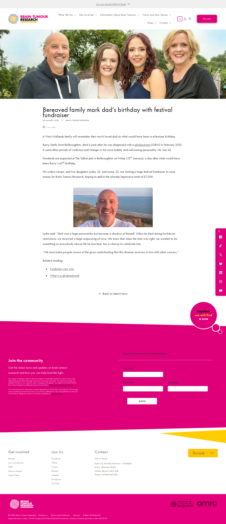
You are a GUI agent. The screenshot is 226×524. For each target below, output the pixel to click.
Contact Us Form (57, 393)
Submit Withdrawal (91, 515)
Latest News (14, 475)
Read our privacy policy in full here (61, 385)
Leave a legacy (15, 471)
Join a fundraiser (16, 462)
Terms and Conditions (60, 515)
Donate (11, 458)
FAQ (10, 467)
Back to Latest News (115, 294)
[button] (66, 15)
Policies (76, 515)
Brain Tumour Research (26, 515)
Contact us (43, 515)
